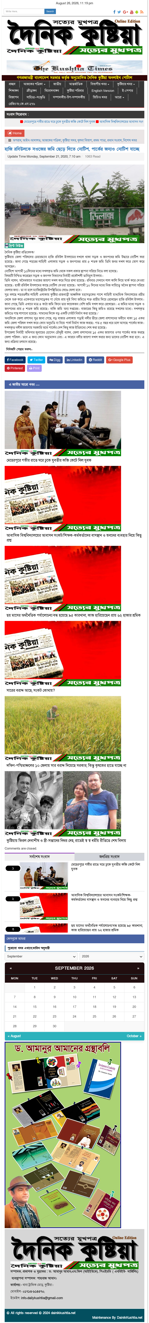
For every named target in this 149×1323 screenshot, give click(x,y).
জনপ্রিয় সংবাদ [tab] (109, 856)
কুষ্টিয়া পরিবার (75, 90)
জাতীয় (57, 84)
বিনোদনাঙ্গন (52, 90)
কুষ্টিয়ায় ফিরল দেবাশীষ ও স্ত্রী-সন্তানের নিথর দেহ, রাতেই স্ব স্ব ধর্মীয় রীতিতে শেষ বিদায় (66, 840)
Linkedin (76, 360)
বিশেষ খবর (130, 140)
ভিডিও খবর (100, 97)
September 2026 (74, 968)
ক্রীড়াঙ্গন (32, 90)
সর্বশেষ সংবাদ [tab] (39, 856)
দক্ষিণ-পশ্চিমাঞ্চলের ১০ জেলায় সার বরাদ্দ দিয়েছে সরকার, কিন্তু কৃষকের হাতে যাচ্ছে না (66, 765)
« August (14, 1036)
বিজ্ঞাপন (14, 97)
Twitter (38, 360)
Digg (56, 360)
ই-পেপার (127, 90)
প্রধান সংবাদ (114, 140)
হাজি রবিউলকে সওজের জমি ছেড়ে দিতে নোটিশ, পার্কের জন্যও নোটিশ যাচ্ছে (72, 149)
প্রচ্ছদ (12, 84)
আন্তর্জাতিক (76, 84)
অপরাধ (17, 140)
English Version (103, 90)
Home (17, 133)
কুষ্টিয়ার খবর (125, 84)
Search (50, 11)
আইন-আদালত (32, 140)
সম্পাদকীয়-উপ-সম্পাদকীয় (69, 97)
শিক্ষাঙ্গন (14, 90)
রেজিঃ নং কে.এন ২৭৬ (22, 104)
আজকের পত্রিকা (33, 84)
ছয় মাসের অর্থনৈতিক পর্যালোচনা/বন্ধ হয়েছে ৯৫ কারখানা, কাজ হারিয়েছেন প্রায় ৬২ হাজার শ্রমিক (74, 615)
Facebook (16, 360)
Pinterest (16, 368)
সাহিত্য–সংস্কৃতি (36, 97)
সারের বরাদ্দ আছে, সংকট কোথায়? (31, 690)
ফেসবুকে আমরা (16, 938)
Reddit (97, 360)
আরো (118, 97)
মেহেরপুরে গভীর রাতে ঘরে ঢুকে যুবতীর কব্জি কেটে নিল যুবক (49, 460)
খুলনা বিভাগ (84, 140)
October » (134, 1036)
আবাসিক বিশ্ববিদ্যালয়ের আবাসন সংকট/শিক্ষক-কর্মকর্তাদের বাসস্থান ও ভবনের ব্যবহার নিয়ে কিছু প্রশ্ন (74, 538)
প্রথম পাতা (99, 140)
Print (35, 368)
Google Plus (121, 360)
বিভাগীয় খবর (99, 84)
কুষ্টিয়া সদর (69, 140)
